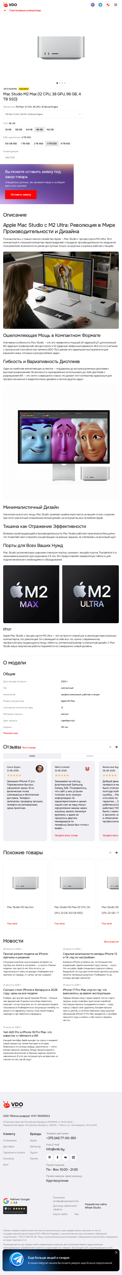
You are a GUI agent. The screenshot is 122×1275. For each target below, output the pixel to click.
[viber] (93, 5)
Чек (76, 1214)
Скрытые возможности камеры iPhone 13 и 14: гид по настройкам (90, 955)
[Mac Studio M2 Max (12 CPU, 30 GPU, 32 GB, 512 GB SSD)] (72, 883)
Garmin (34, 1158)
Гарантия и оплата (14, 1152)
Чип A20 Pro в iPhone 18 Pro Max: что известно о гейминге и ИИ (27, 1033)
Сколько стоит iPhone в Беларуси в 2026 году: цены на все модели (30, 991)
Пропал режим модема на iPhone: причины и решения (25, 955)
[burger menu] (115, 5)
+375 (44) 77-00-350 (61, 1138)
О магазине (10, 1140)
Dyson (33, 1152)
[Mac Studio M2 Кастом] (25, 883)
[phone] (108, 5)
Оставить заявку (21, 194)
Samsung (35, 1146)
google (90, 756)
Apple (33, 1140)
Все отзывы (29, 747)
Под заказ (12, 923)
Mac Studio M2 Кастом (20, 907)
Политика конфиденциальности (65, 1199)
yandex (32, 756)
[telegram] (100, 5)
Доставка (8, 1146)
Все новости (111, 941)
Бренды (35, 1134)
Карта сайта (60, 1214)
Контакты (8, 1158)
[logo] (10, 5)
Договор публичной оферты (65, 1207)
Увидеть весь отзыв (66, 835)
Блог (6, 1164)
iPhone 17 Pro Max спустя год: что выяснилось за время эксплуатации (86, 991)
